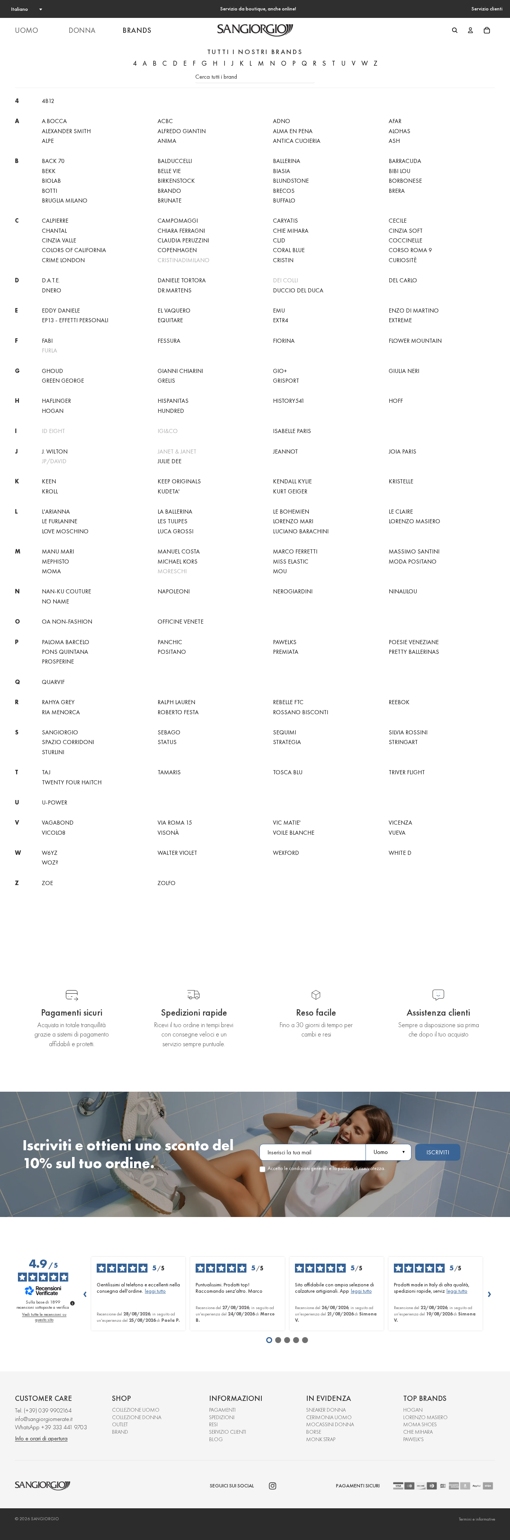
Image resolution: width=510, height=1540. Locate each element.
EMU (279, 310)
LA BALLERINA (175, 511)
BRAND (120, 1431)
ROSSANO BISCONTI (300, 712)
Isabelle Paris (292, 431)
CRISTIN (283, 260)
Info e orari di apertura (41, 1438)
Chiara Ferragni (181, 231)
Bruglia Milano (64, 200)
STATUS (167, 742)
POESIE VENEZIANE (414, 642)
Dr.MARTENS (175, 290)
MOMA (51, 571)
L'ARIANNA (56, 511)
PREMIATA (285, 652)
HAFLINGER (56, 401)
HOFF (396, 401)
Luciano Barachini (301, 531)
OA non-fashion (67, 621)
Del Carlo (403, 280)
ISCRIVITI (437, 1152)
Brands (137, 30)
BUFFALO (284, 200)
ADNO (281, 121)
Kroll (50, 491)
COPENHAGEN (177, 250)
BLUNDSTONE (291, 181)
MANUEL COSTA (179, 551)
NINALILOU (403, 591)
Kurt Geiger (290, 491)
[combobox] (26, 9)
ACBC (165, 121)
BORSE (313, 1431)
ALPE (48, 141)
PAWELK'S (413, 1439)
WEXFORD (286, 853)
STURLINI (53, 752)
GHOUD (52, 371)
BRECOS (284, 191)
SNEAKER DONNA (326, 1409)
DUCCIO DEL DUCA (298, 290)
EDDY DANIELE (61, 310)
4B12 (48, 101)
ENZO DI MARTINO (414, 310)
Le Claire (401, 511)
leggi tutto (155, 1291)
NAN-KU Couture (66, 591)
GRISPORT (286, 381)
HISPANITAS (173, 401)
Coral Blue (289, 250)
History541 (289, 401)
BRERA (397, 191)
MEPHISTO (55, 561)
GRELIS (166, 381)
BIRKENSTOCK (176, 181)
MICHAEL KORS (178, 561)
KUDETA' (169, 491)
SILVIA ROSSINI (408, 732)
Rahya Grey (58, 702)
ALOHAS (399, 131)
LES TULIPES (172, 521)
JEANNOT (285, 451)
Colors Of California (74, 250)
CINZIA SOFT (406, 231)
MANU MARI (58, 551)
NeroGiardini (292, 591)
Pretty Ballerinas (414, 652)
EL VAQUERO (174, 310)
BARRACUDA (405, 161)
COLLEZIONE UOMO (135, 1409)
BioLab (51, 181)
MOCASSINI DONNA (330, 1424)
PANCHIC (170, 642)
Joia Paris (402, 451)
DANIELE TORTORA (182, 280)
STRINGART (403, 742)
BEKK (49, 171)
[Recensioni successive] (489, 1294)
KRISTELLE (401, 481)
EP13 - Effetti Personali (75, 320)
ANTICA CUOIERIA (296, 141)
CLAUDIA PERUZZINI (183, 240)
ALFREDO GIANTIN (182, 131)
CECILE (398, 221)
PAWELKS (284, 642)
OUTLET (120, 1424)
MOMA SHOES (420, 1424)
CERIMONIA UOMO (329, 1417)
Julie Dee (169, 461)
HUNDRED (171, 411)
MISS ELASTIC (290, 561)
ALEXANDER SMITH (66, 131)
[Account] (470, 30)
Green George (63, 381)
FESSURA (169, 341)
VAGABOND (58, 823)
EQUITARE (170, 320)
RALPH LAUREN (176, 702)
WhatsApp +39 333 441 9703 (51, 1427)
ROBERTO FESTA (178, 712)
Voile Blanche (293, 833)
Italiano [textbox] (19, 9)
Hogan (52, 411)
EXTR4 (280, 320)
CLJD (279, 240)
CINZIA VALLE (59, 240)
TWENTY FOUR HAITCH (72, 782)
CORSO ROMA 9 (410, 250)
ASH (394, 141)
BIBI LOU (399, 171)
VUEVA (397, 833)
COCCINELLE (405, 240)
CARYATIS (285, 221)
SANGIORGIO (60, 732)
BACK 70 (53, 161)
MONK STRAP (320, 1439)
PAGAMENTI (222, 1409)
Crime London (63, 260)
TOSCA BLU (287, 772)
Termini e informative (477, 1519)
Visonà (168, 833)
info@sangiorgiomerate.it (43, 1419)
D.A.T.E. (51, 280)
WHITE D (400, 853)
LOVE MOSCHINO (65, 531)
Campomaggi (178, 221)
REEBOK (399, 702)
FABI (47, 341)
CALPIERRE (55, 221)
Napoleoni (174, 591)
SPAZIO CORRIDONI (68, 742)
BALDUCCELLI (175, 161)
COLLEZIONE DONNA (136, 1417)
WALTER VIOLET (177, 853)
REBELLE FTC (288, 702)
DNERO (51, 290)
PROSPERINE (58, 661)
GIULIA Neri (404, 371)
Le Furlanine (59, 521)
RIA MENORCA (61, 712)
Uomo (26, 30)
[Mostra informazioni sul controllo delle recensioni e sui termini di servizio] (72, 1303)
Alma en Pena (292, 131)
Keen (49, 481)
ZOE (47, 883)
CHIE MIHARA (290, 231)
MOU (280, 571)
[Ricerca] (455, 30)
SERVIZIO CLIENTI (227, 1431)
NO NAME (55, 601)
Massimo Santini (414, 551)
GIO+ (280, 371)
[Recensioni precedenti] (85, 1294)
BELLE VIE (169, 171)
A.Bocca (54, 121)
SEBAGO (169, 732)
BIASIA (281, 171)
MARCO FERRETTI (295, 551)
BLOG (216, 1439)
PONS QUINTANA (65, 652)
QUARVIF (53, 682)
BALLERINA (286, 161)
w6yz (49, 853)
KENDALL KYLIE (292, 481)
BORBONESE (405, 181)
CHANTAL (54, 231)
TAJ (46, 772)
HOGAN (413, 1409)
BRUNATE (169, 200)
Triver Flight (407, 772)
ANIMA (167, 141)
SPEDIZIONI (221, 1417)
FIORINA (284, 341)
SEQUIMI (284, 732)
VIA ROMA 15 (175, 823)
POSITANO (172, 652)
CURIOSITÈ (403, 260)
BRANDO (169, 191)
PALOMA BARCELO (65, 642)
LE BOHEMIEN (291, 511)
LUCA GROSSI (175, 531)
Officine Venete (180, 621)
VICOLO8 (54, 833)
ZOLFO (166, 883)
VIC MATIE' (287, 823)
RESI (213, 1424)
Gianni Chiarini (180, 371)
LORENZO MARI (293, 521)
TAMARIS (169, 772)
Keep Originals (179, 481)
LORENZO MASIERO (414, 521)
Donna (82, 30)
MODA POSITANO (412, 561)
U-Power (54, 802)
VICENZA (400, 823)
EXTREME (400, 320)
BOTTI (49, 191)
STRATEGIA (287, 742)
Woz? (50, 862)
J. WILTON (55, 451)
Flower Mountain (415, 341)
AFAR (395, 121)
